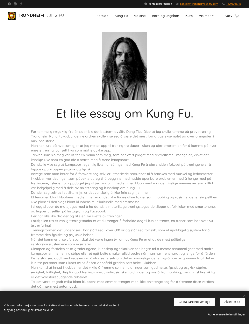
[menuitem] (103, 16)
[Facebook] (9, 4)
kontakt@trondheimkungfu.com (199, 3)
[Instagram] (15, 4)
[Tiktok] (20, 4)
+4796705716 (233, 3)
